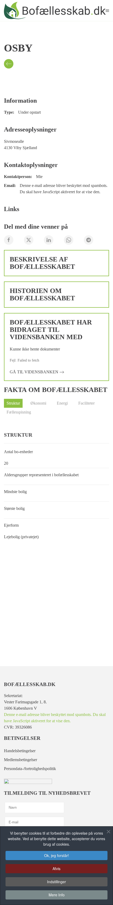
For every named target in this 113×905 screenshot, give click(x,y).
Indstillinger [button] (56, 881)
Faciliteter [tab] (86, 403)
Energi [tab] (62, 403)
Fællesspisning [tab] (19, 412)
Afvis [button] (56, 868)
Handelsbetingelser (19, 751)
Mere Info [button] (57, 894)
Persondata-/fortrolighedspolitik (30, 768)
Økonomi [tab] (38, 403)
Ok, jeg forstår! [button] (56, 855)
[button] (107, 10)
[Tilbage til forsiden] (55, 10)
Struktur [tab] (13, 403)
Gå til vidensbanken (34, 372)
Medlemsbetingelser (20, 759)
